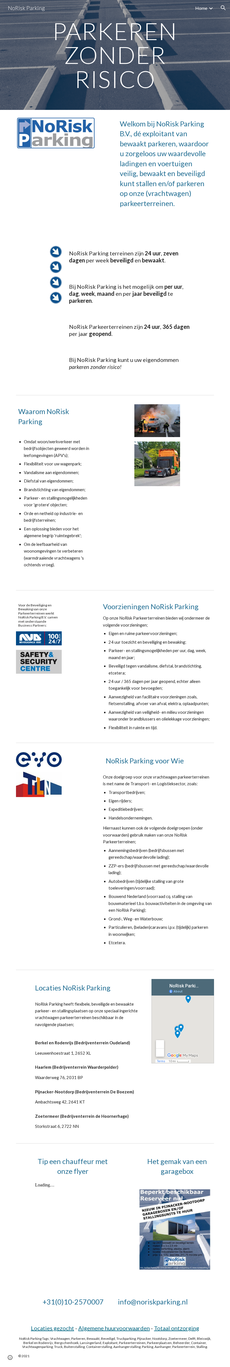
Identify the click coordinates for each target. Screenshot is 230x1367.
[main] (115, 55)
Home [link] (201, 8)
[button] (223, 8)
